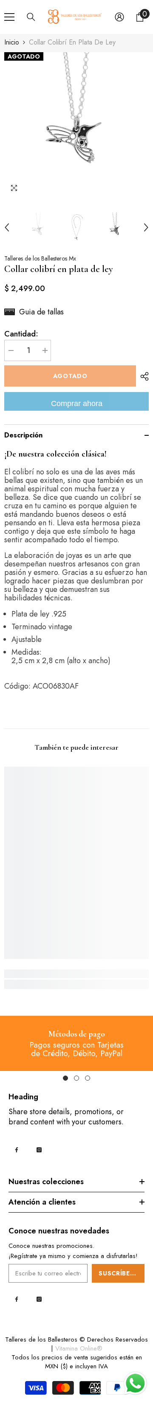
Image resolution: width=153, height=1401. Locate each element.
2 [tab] (76, 1078)
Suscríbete (118, 1273)
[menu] (9, 17)
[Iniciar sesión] (119, 16)
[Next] (146, 227)
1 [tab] (65, 1078)
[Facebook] (16, 1150)
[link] (76, 973)
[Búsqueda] (31, 17)
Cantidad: (21, 334)
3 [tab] (87, 1078)
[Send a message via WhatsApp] (135, 1383)
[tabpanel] (76, 1043)
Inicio (11, 42)
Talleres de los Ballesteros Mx (40, 258)
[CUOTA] (142, 376)
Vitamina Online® (78, 1348)
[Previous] (6, 227)
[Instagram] (39, 1150)
